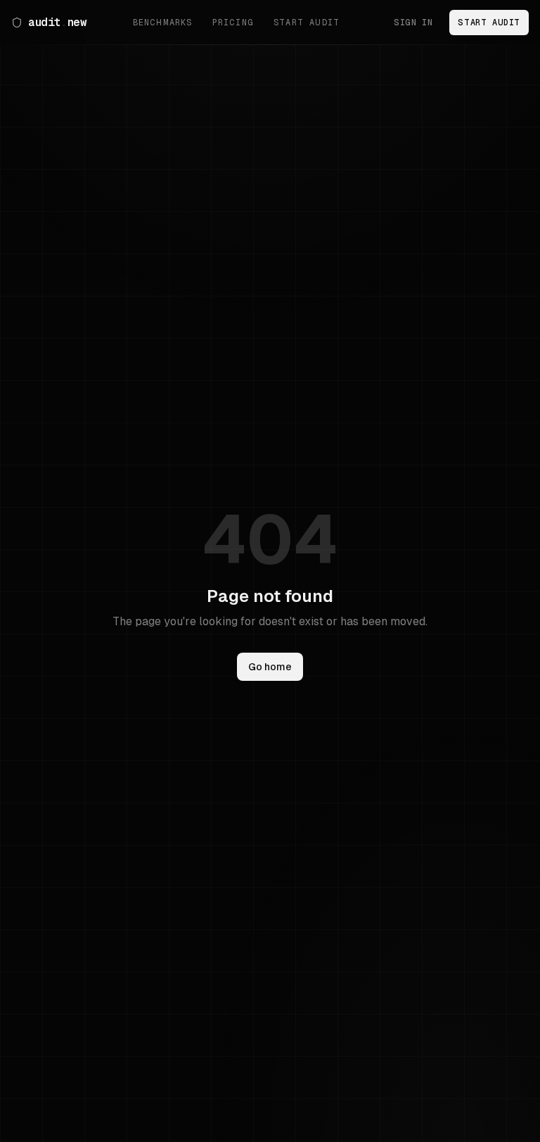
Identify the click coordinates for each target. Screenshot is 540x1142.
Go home (270, 666)
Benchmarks (163, 22)
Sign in (413, 22)
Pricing (233, 22)
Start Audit (307, 22)
